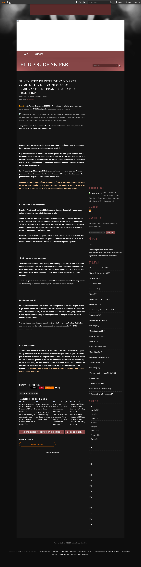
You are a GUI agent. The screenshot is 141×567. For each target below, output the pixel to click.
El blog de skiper (44, 64)
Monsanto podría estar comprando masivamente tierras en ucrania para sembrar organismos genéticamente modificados (105, 253)
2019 (90, 480)
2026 (90, 406)
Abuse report (82, 551)
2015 (90, 502)
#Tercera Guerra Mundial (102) (100, 389)
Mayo (93, 422)
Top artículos (64, 551)
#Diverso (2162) (94, 278)
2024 (90, 453)
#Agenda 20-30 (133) (96, 362)
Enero (93, 439)
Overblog (84, 543)
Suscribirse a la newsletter (28, 393)
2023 (90, 458)
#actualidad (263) (95, 315)
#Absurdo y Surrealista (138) (99, 357)
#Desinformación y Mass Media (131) (102, 373)
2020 (90, 475)
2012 (90, 519)
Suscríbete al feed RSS (90, 211)
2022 (90, 464)
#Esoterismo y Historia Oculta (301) (101, 310)
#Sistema (30, 100)
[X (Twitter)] (80, 2)
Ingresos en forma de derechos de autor (107, 551)
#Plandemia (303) (95, 305)
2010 (90, 529)
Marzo (93, 431)
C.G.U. (90, 551)
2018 (90, 486)
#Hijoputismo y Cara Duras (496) (100, 299)
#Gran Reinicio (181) (96, 336)
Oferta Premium (125, 551)
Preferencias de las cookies (79, 554)
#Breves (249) (94, 326)
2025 (90, 447)
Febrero (93, 435)
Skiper (19, 551)
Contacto (39, 54)
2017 (90, 491)
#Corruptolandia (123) (96, 383)
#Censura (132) (94, 368)
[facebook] (76, 2)
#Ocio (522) (93, 294)
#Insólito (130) (94, 378)
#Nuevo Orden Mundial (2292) (99, 273)
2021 (90, 469)
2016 (90, 497)
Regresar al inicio (52, 452)
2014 (90, 508)
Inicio (25, 54)
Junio (93, 418)
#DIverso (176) (94, 341)
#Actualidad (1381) (95, 283)
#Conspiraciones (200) (97, 331)
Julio (92, 414)
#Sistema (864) (94, 289)
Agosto (93, 410)
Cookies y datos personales (60, 554)
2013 (90, 513)
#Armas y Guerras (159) (97, 347)
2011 (90, 524)
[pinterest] (84, 2)
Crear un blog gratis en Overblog (48, 551)
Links (91, 244)
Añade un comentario (37, 444)
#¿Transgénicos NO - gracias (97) (101, 394)
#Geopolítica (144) (95, 352)
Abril (92, 427)
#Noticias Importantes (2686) (99, 268)
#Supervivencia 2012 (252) (98, 320)
